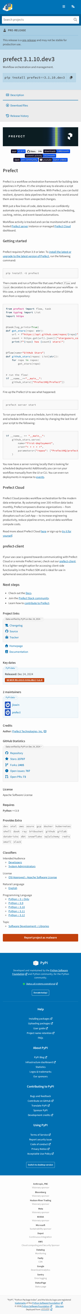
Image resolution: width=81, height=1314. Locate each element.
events (40, 477)
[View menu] (63, 6)
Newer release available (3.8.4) (25, 680)
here (43, 531)
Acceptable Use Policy (39, 1154)
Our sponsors (40, 1076)
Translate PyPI (39, 1105)
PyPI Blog (39, 1057)
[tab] (40, 95)
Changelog (16, 625)
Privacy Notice (39, 1149)
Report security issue (40, 1139)
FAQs (40, 1038)
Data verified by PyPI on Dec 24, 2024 (23, 619)
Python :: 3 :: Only (18, 899)
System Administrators (21, 866)
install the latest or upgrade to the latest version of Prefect (37, 254)
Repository (16, 753)
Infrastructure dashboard (39, 1062)
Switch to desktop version (40, 1164)
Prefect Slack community (34, 598)
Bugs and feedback (40, 1096)
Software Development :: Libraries (28, 926)
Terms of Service (39, 1135)
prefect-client (67, 561)
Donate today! (40, 992)
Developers (15, 862)
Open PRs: (18, 777)
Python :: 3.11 (16, 911)
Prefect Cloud (62, 226)
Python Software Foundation (46, 1303)
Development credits (39, 1115)
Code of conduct (39, 1144)
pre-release (29, 40)
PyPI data (10, 668)
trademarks (20, 1303)
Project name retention (39, 1033)
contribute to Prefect (36, 603)
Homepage (16, 646)
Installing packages (39, 1018)
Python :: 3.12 (16, 915)
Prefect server (19, 226)
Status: (40, 983)
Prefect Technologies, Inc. (27, 731)
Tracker (14, 637)
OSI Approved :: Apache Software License (32, 877)
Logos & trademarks (40, 1072)
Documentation (18, 652)
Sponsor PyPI (40, 1110)
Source (14, 631)
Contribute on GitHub (39, 1101)
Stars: (17, 759)
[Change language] (73, 6)
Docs (28, 593)
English (12, 888)
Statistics (41, 1067)
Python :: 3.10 (16, 907)
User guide (39, 1028)
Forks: (17, 765)
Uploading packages (39, 1023)
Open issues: (20, 771)
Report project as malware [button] (40, 937)
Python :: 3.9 (15, 903)
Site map (59, 1306)
